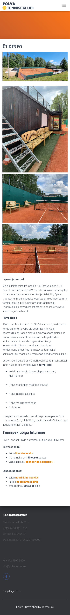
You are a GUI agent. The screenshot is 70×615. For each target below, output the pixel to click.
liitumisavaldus (24, 453)
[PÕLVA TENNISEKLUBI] (19, 6)
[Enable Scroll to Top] (63, 608)
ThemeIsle (48, 606)
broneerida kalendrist (39, 461)
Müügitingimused (11, 591)
